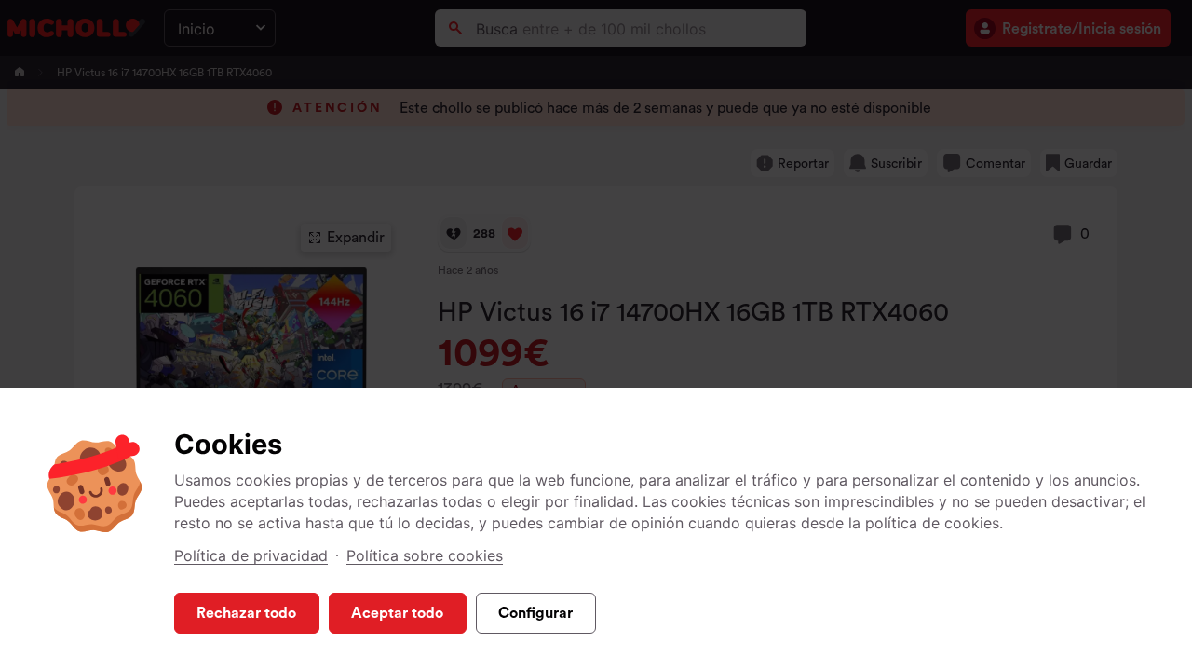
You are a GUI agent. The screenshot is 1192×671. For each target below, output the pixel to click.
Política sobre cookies (424, 555)
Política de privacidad (251, 555)
